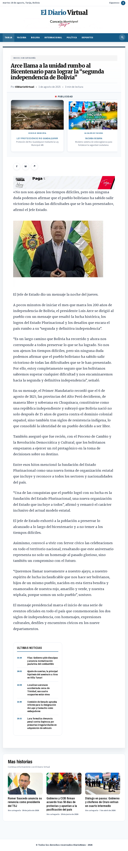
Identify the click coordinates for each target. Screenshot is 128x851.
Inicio (16, 58)
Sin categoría (28, 58)
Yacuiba (21, 37)
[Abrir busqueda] (122, 37)
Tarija (8, 37)
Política (72, 37)
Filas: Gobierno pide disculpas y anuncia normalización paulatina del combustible (42, 661)
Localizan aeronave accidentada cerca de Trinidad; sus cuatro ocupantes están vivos (38, 689)
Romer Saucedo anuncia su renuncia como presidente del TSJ (25, 802)
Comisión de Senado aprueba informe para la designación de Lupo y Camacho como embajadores (42, 706)
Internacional (53, 37)
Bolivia (35, 37)
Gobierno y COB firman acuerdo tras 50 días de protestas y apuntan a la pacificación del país (61, 804)
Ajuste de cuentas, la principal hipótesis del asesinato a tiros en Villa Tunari (42, 674)
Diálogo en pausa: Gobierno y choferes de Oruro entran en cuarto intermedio (102, 802)
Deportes (87, 37)
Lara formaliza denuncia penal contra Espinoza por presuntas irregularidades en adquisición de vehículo (42, 723)
